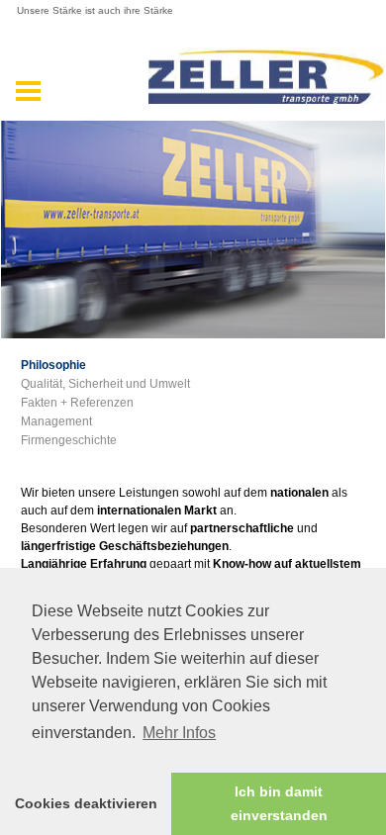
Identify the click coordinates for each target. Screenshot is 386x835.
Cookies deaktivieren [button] (86, 803)
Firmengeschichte (69, 440)
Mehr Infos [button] (179, 732)
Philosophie (53, 365)
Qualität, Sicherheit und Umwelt (105, 384)
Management (56, 421)
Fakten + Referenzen (77, 403)
